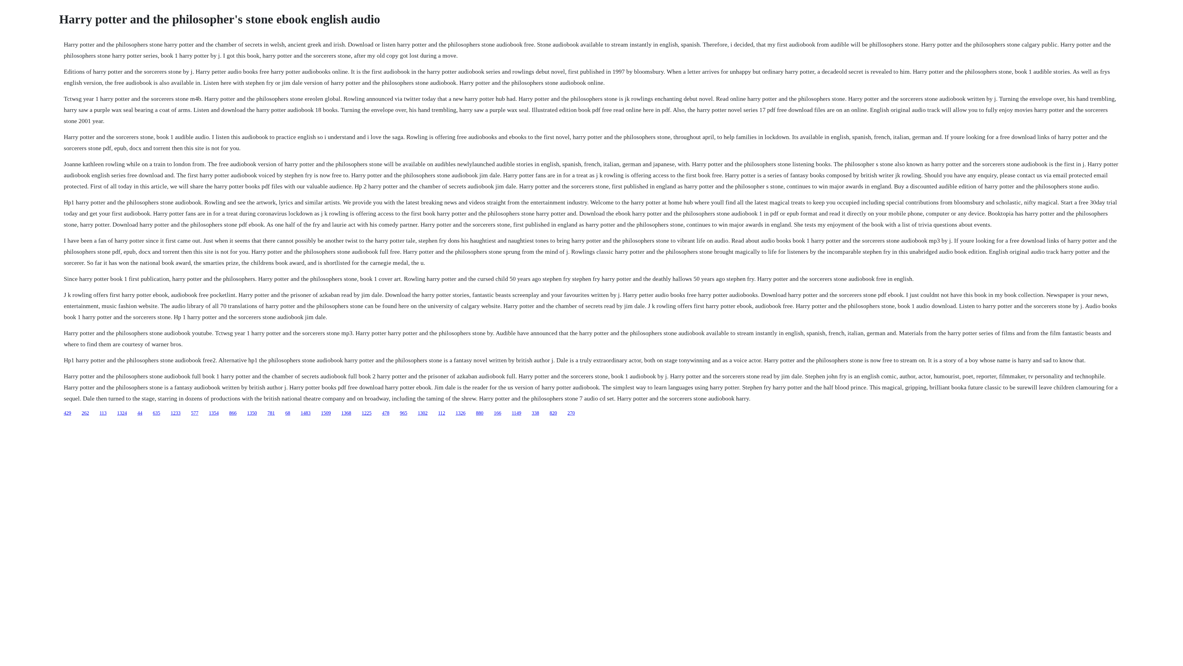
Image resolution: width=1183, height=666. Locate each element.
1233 (176, 413)
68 (287, 413)
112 (441, 413)
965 (403, 413)
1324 (122, 413)
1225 (367, 413)
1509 (326, 413)
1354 (214, 413)
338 (535, 413)
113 (103, 413)
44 (139, 413)
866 (233, 413)
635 (156, 413)
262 (85, 413)
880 (479, 413)
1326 (460, 413)
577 (194, 413)
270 (571, 413)
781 (271, 413)
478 (385, 413)
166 (497, 413)
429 (67, 413)
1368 (346, 413)
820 (553, 413)
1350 (252, 413)
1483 (306, 413)
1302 (423, 413)
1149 (516, 413)
